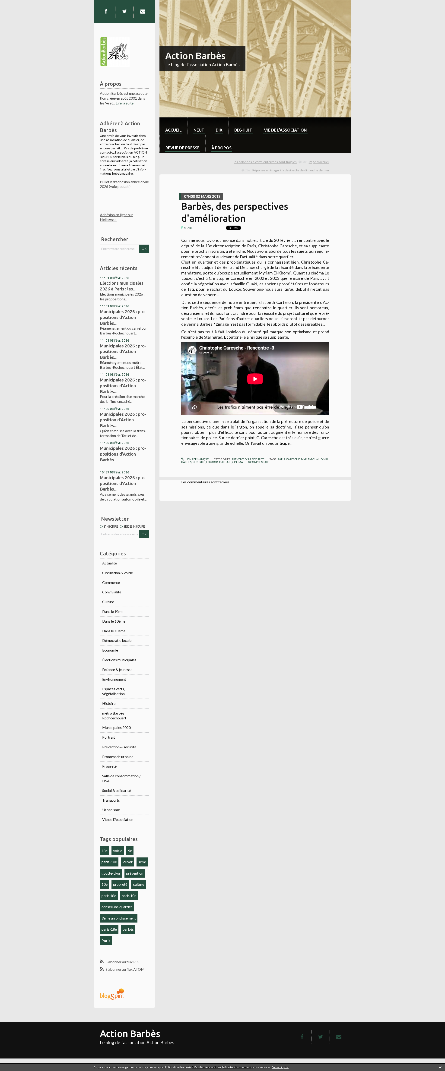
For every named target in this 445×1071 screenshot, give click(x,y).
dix (219, 130)
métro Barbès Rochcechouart (114, 715)
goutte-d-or (111, 873)
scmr (142, 862)
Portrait (108, 737)
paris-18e (109, 929)
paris (281, 459)
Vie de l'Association (117, 819)
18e (105, 850)
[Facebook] (105, 11)
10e (105, 884)
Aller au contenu (15, 4)
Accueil (173, 130)
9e (130, 850)
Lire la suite (125, 103)
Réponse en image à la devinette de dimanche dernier (290, 170)
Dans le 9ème (112, 611)
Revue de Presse (182, 147)
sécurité (199, 462)
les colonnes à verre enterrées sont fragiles (265, 162)
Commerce (111, 582)
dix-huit (243, 130)
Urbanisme (111, 809)
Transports (111, 800)
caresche (293, 459)
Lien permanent (197, 459)
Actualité (109, 563)
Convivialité (111, 592)
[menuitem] (173, 126)
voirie (117, 850)
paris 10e (129, 895)
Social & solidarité (116, 790)
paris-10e (109, 862)
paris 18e (109, 895)
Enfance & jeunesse (117, 669)
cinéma (237, 462)
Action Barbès (195, 55)
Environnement (114, 679)
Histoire (108, 703)
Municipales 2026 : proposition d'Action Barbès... (123, 420)
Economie (110, 650)
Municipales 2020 (116, 727)
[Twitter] (124, 11)
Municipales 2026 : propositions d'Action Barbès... (123, 317)
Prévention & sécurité (119, 747)
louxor (127, 862)
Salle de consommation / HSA (121, 778)
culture (138, 884)
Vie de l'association (285, 130)
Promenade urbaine (117, 756)
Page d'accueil (319, 162)
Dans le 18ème (113, 631)
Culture (108, 601)
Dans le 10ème (113, 621)
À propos (221, 147)
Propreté (109, 766)
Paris (106, 940)
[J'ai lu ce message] (440, 1067)
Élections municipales (119, 660)
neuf (199, 130)
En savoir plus (280, 1067)
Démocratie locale (116, 640)
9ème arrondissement (119, 918)
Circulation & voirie (117, 572)
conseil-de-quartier (117, 906)
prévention (134, 873)
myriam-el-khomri (314, 459)
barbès (128, 929)
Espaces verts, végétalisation (113, 691)
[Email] (142, 11)
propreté (120, 884)
